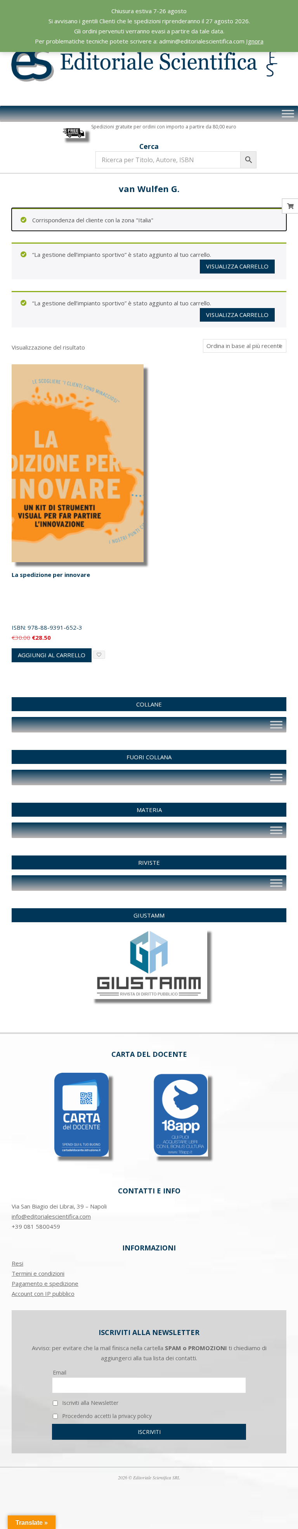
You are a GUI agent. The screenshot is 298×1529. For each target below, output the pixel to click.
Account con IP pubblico (43, 1293)
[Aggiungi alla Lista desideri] (99, 655)
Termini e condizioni (38, 1273)
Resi (17, 1263)
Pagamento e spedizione (45, 1283)
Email (59, 1372)
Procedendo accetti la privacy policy (106, 1416)
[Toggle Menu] (288, 113)
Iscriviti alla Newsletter (89, 1402)
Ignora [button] (254, 41)
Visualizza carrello (237, 266)
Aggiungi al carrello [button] (51, 655)
